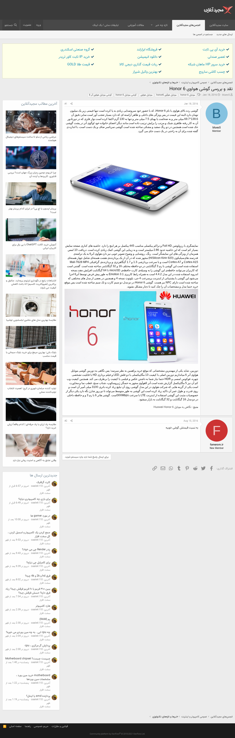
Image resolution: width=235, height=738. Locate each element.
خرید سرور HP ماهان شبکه (206, 64)
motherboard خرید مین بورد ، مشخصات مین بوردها (33, 677)
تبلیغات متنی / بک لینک (105, 25)
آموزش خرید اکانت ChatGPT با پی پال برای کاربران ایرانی (34, 246)
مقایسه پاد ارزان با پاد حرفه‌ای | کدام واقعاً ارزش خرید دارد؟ (31, 426)
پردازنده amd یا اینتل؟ (38, 696)
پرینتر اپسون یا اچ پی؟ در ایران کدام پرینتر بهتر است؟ (32, 210)
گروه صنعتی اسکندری (75, 49)
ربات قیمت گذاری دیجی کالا (138, 64)
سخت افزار (44, 493)
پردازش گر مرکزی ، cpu (37, 646)
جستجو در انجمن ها (203, 34)
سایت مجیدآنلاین (219, 25)
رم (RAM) (44, 619)
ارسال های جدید (224, 34)
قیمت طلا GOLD (78, 64)
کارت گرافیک (43, 482)
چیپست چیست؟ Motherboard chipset (27, 659)
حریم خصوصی (41, 726)
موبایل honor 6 (187, 95)
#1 (65, 104)
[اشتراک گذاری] (71, 104)
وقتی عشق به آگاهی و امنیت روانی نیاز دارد (34, 460)
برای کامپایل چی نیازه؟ (38, 563)
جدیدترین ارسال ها (43, 475)
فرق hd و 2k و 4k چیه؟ (37, 576)
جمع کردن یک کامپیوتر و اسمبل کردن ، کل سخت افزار (29, 535)
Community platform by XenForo (117, 734)
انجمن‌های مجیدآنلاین (188, 25)
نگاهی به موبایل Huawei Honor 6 (172, 407)
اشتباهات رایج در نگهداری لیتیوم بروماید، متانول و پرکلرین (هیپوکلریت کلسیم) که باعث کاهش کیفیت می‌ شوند (31, 284)
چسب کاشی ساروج (212, 72)
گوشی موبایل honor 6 (126, 95)
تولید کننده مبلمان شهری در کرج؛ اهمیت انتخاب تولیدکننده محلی (31, 390)
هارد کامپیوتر (43, 606)
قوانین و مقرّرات (60, 726)
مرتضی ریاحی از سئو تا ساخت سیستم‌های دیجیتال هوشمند (31, 138)
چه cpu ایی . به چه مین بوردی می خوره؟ (28, 632)
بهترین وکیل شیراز (145, 72)
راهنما (28, 726)
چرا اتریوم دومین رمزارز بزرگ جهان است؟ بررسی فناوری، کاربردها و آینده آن (32, 174)
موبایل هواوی (146, 95)
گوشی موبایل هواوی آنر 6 (100, 95)
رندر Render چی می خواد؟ (36, 549)
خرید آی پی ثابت (214, 49)
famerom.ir (216, 445)
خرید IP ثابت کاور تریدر (74, 57)
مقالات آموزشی (136, 25)
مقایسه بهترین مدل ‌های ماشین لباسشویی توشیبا (31, 320)
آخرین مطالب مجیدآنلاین (39, 104)
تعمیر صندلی (216, 57)
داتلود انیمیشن (147, 57)
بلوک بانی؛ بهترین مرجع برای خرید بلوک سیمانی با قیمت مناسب (31, 354)
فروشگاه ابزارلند (147, 49)
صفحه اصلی (15, 726)
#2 (65, 421)
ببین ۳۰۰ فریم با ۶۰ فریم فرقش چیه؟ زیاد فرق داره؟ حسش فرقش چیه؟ (28, 591)
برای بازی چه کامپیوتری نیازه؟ (34, 499)
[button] (151, 25)
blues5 (226, 95)
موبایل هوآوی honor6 (166, 95)
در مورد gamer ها (40, 516)
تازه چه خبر (161, 25)
